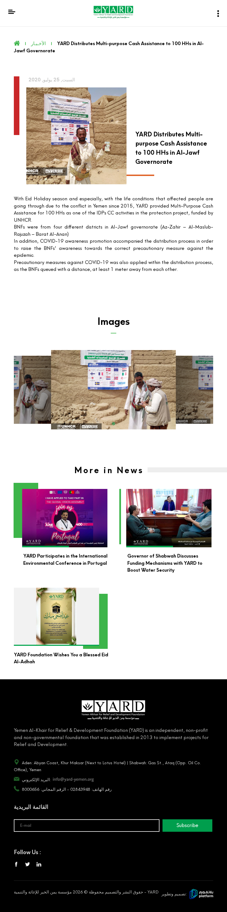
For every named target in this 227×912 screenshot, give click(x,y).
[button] (113, 423)
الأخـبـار (38, 43)
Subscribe (187, 825)
